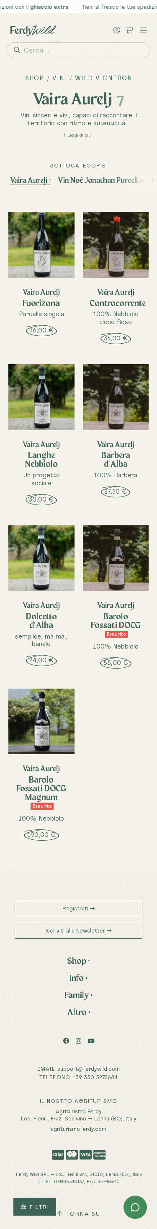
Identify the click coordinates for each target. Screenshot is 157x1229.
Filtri (38, 1207)
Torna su (82, 1213)
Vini (59, 78)
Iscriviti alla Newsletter (76, 930)
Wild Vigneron (103, 78)
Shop (34, 78)
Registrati (76, 908)
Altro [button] (78, 1012)
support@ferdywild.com (88, 1068)
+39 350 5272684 (95, 1077)
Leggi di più (78, 135)
